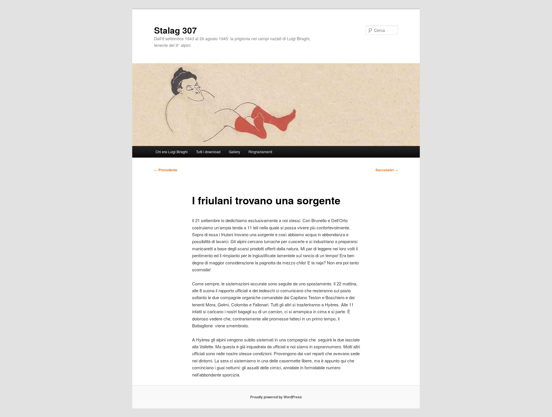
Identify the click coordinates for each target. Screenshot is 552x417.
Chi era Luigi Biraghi (172, 151)
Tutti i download (208, 151)
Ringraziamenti (260, 151)
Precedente (165, 169)
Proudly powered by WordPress (276, 396)
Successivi (386, 169)
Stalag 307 (175, 30)
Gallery (234, 151)
